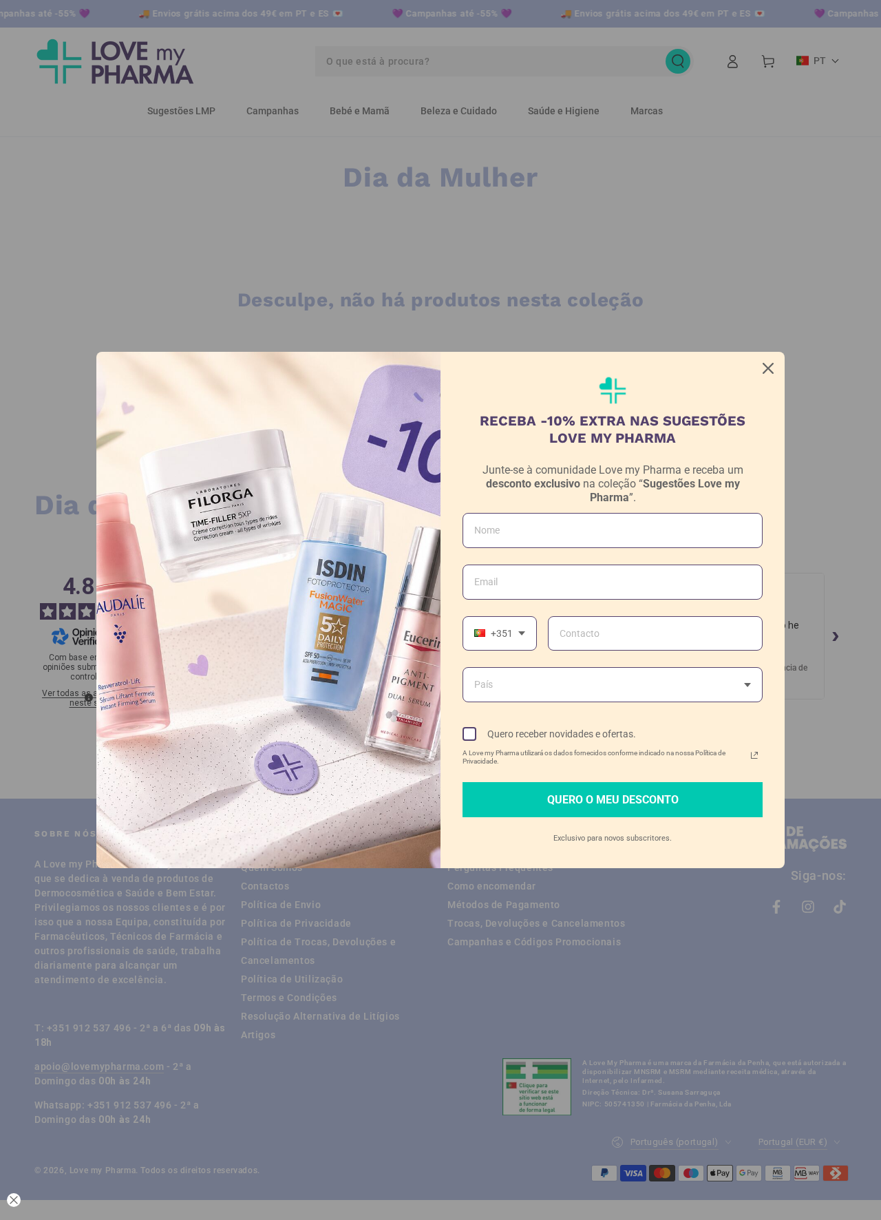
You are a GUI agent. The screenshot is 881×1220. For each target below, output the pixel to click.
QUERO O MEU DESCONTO (613, 799)
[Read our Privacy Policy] (754, 755)
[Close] (768, 368)
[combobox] (500, 633)
